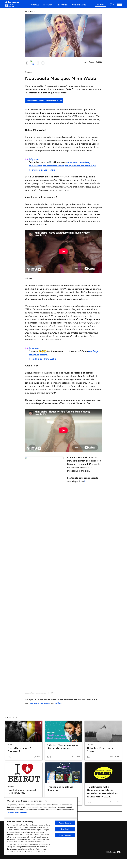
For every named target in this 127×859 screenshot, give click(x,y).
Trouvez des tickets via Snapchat (60, 788)
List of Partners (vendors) (17, 812)
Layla (89, 802)
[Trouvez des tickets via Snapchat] (63, 772)
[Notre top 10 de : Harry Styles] (103, 731)
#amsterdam (35, 165)
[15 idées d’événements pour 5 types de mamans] (63, 731)
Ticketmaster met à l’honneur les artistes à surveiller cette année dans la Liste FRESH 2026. (102, 791)
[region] (41, 826)
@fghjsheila (34, 159)
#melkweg (85, 162)
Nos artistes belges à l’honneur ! (19, 749)
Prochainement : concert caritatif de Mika (22, 791)
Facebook (34, 702)
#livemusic (78, 165)
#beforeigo (90, 165)
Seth (9, 757)
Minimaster (62, 5)
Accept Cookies (65, 823)
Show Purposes (65, 835)
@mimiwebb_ (35, 348)
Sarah (84, 62)
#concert (47, 165)
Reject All (65, 829)
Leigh (49, 757)
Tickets (100, 4)
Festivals (47, 5)
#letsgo (44, 354)
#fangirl (69, 165)
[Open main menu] (119, 5)
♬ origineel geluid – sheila (42, 169)
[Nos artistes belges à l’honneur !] (23, 731)
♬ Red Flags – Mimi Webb (42, 358)
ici (85, 481)
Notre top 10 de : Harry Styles (100, 749)
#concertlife (58, 165)
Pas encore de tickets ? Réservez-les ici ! (43, 100)
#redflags (93, 351)
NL (113, 4)
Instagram (45, 702)
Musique (35, 5)
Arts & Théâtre (79, 5)
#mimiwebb (73, 162)
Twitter (57, 702)
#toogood (34, 354)
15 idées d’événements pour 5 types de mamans (63, 746)
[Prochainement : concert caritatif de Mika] (23, 772)
